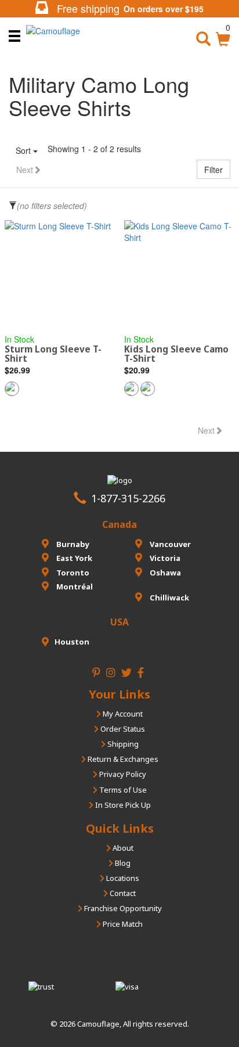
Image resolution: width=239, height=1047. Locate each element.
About (122, 848)
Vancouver (169, 544)
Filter (213, 169)
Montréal (74, 586)
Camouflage (98, 1024)
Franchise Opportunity (122, 908)
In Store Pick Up (122, 805)
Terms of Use (122, 790)
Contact (122, 893)
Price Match (122, 924)
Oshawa (164, 572)
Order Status (122, 729)
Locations (121, 878)
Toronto (72, 572)
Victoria (164, 558)
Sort (24, 150)
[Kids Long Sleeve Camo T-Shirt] (179, 271)
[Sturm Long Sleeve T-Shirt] (60, 271)
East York (73, 558)
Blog (122, 863)
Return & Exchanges (122, 759)
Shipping (122, 744)
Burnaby (72, 544)
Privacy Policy (121, 774)
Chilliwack (168, 597)
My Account (122, 713)
